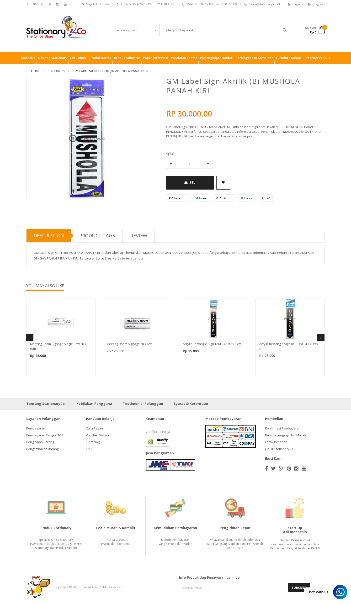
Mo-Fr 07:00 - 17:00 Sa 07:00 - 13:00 (212, 4)
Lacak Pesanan (276, 442)
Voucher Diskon (97, 435)
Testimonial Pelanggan (143, 403)
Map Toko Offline (97, 4)
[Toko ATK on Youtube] (65, 4)
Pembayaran (35, 428)
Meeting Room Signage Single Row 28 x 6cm (58, 346)
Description (49, 235)
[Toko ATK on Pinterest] (50, 4)
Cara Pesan (94, 428)
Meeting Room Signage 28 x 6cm (129, 344)
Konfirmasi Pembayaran (282, 428)
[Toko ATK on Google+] (42, 4)
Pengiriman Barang (40, 442)
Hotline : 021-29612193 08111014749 (147, 4)
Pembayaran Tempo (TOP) (45, 435)
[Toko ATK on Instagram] (57, 4)
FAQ (89, 449)
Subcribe (299, 587)
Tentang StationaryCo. (46, 403)
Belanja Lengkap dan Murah (285, 435)
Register (319, 4)
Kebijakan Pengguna (94, 403)
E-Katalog (93, 442)
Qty (170, 153)
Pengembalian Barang (42, 449)
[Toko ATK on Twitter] (34, 4)
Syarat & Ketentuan (191, 403)
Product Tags (97, 235)
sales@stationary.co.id (264, 4)
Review (138, 235)
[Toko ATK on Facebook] (27, 4)
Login (296, 4)
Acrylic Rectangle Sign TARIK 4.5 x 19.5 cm (212, 344)
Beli (193, 182)
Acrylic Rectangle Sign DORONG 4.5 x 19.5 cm (288, 346)
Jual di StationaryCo (279, 449)
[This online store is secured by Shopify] (158, 441)
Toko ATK (86, 587)
